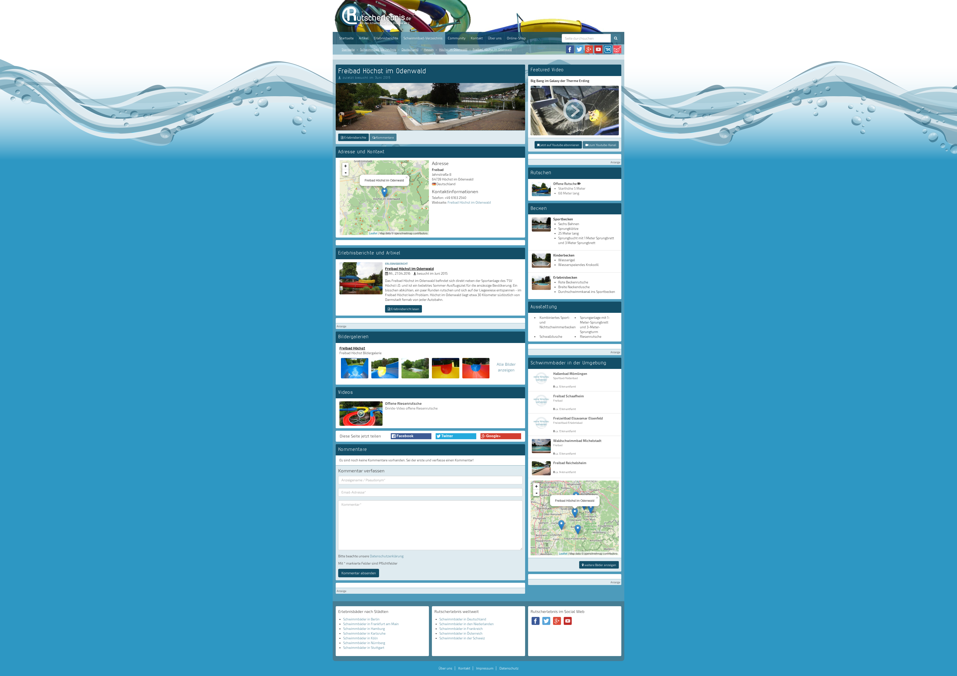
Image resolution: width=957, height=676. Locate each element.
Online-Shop (516, 38)
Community (457, 38)
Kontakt (477, 38)
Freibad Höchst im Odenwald (492, 49)
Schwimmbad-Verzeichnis (423, 38)
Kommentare (384, 137)
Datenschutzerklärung (386, 556)
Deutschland (409, 49)
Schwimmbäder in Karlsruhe (364, 633)
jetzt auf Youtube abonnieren (559, 145)
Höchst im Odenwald (453, 49)
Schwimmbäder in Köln (360, 638)
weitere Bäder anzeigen (600, 565)
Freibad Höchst (352, 348)
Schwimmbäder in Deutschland (462, 619)
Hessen (429, 49)
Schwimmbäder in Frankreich (461, 629)
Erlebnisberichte (386, 38)
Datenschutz (509, 668)
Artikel (364, 38)
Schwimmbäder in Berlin (361, 619)
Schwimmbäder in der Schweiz (462, 638)
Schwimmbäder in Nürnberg (364, 643)
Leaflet (373, 233)
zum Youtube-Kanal (602, 145)
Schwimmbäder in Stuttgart (363, 648)
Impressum (484, 668)
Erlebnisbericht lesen (404, 309)
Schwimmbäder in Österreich (460, 633)
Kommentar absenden (358, 573)
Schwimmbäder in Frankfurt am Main (371, 624)
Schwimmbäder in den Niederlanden (466, 624)
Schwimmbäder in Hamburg (364, 629)
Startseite (346, 38)
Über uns (495, 38)
